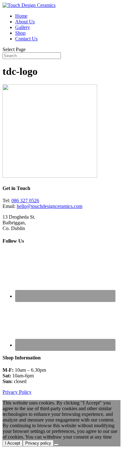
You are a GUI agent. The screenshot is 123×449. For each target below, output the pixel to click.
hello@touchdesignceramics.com (49, 206)
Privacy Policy (17, 392)
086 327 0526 (25, 200)
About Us (25, 21)
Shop (20, 33)
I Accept (12, 443)
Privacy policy (38, 443)
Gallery (22, 27)
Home (21, 16)
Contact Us (26, 38)
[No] (56, 445)
